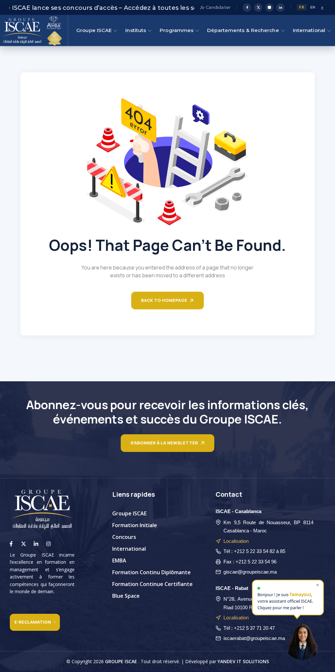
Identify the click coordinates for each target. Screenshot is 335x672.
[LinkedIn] (280, 7)
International (309, 30)
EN (313, 7)
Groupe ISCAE (94, 30)
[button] (302, 639)
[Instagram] (269, 7)
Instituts (135, 30)
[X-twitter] (23, 543)
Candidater (217, 7)
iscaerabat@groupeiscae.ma (254, 638)
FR (301, 7)
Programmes (176, 30)
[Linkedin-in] (36, 543)
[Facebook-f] (11, 543)
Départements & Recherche (243, 30)
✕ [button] (317, 583)
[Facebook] (247, 7)
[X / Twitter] (258, 7)
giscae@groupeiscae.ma (250, 572)
